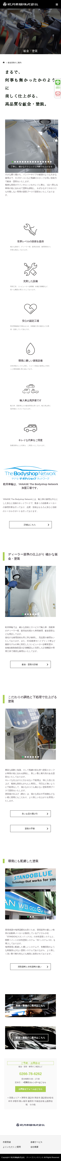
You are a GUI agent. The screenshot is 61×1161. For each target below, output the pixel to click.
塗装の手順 (30, 828)
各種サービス (36, 1142)
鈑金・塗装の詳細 (30, 664)
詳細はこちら (30, 525)
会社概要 (34, 1147)
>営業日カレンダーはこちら (34, 1082)
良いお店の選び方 (30, 814)
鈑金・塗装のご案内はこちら (30, 1037)
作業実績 (7, 1142)
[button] (12, 162)
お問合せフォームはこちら (30, 1089)
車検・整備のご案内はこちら (30, 1005)
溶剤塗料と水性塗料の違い (30, 967)
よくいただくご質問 (12, 1147)
